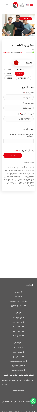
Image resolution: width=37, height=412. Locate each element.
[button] (7, 5)
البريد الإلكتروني (27, 113)
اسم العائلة (29, 103)
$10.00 (9, 69)
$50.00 (9, 73)
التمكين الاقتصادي (25, 18)
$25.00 (19, 69)
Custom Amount (23, 78)
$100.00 (19, 73)
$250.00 (9, 78)
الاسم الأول (29, 92)
